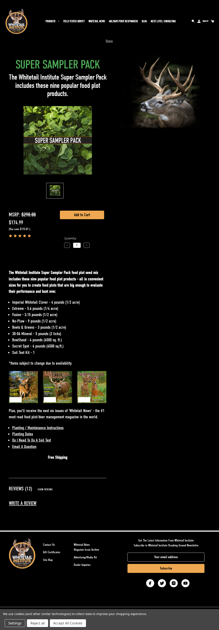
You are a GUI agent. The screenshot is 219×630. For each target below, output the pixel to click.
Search (193, 21)
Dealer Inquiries (82, 565)
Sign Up (205, 21)
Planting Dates (22, 434)
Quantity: (70, 238)
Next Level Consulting (163, 21)
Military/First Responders (123, 21)
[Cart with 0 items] (212, 21)
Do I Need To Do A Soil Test (31, 440)
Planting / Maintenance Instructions (38, 427)
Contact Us (49, 545)
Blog (144, 21)
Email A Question (24, 446)
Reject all (37, 623)
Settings (15, 623)
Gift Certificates (51, 552)
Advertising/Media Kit (85, 557)
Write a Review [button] (22, 503)
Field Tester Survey (74, 21)
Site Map (48, 560)
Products (50, 21)
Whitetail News (97, 21)
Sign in (199, 21)
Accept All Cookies (68, 623)
